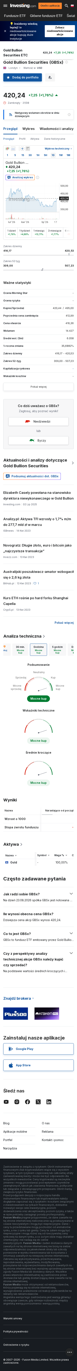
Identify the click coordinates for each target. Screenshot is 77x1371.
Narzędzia (10, 1148)
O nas (46, 1123)
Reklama (47, 1131)
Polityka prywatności (15, 1331)
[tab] (20, 650)
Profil (22, 138)
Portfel (7, 1140)
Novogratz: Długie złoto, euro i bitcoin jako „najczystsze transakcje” (37, 548)
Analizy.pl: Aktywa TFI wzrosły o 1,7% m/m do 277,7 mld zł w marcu (37, 522)
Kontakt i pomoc (53, 1140)
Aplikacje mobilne (15, 1131)
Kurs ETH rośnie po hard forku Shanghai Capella (35, 601)
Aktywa (34, 138)
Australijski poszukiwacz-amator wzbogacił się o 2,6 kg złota (38, 574)
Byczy (42, 440)
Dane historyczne (54, 138)
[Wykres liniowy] (13, 148)
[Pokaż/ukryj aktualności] (27, 148)
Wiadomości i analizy (57, 129)
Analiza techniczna (22, 636)
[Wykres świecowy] (7, 148)
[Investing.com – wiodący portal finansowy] (23, 5)
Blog (6, 1123)
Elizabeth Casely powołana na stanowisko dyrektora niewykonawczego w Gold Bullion (38, 495)
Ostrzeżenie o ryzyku (16, 1344)
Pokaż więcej (39, 386)
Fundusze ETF (15, 16)
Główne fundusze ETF (46, 16)
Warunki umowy (12, 1318)
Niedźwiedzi (41, 421)
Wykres (28, 129)
